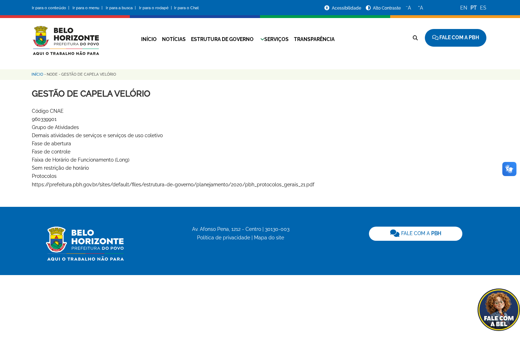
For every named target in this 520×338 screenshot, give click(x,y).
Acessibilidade (347, 8)
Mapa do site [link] (269, 237)
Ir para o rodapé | (156, 8)
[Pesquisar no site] (415, 37)
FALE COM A (420, 233)
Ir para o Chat (186, 8)
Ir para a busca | (121, 8)
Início (149, 39)
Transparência (314, 39)
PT (473, 8)
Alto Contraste (387, 8)
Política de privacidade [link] (223, 237)
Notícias (174, 39)
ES (483, 8)
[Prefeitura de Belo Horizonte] (65, 36)
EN (463, 8)
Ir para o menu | (88, 8)
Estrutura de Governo (222, 39)
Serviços (276, 39)
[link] (415, 234)
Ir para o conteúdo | (51, 8)
